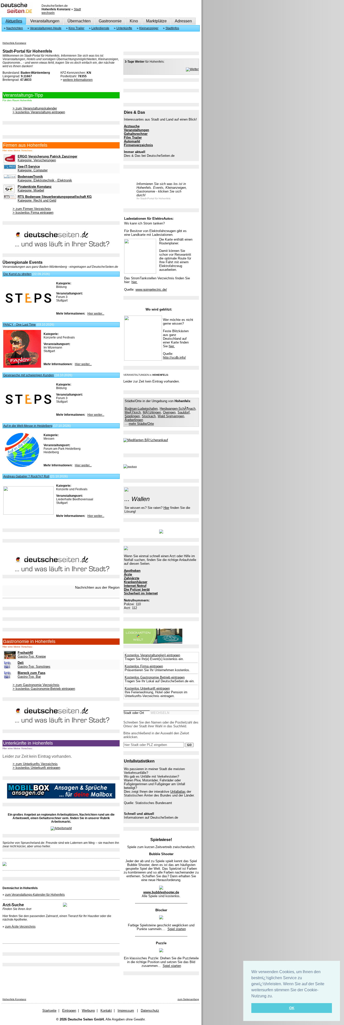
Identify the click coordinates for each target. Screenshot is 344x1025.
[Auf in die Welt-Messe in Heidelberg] (22, 468)
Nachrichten (14, 28)
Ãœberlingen (134, 420)
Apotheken (132, 571)
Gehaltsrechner (136, 134)
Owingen (169, 412)
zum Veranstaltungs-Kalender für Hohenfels (35, 894)
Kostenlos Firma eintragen (144, 666)
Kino (134, 21)
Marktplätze (156, 21)
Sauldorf (184, 412)
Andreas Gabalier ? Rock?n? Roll (26, 476)
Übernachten (79, 21)
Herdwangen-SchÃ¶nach (177, 408)
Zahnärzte (131, 578)
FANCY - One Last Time (19, 324)
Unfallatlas (178, 791)
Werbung (88, 1010)
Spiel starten (176, 929)
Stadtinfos (172, 28)
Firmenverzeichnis (138, 145)
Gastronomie (110, 21)
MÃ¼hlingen (152, 412)
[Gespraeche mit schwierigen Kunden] (28, 410)
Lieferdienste (100, 28)
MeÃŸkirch (133, 412)
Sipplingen (132, 416)
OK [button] (291, 1008)
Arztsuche (132, 126)
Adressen (183, 21)
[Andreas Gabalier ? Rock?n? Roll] (28, 513)
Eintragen (69, 1010)
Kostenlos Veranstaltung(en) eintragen (152, 655)
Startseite (49, 1010)
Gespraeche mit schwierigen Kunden (28, 375)
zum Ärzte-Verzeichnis (20, 926)
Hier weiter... (95, 313)
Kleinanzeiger (148, 28)
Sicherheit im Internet (141, 593)
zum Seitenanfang (188, 999)
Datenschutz (150, 1010)
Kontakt (106, 1010)
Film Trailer (133, 137)
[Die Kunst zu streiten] (28, 309)
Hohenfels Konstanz (14, 43)
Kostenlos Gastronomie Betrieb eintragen (155, 677)
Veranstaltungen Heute (45, 28)
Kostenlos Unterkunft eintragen (147, 688)
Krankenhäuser (135, 582)
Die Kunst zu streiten (17, 274)
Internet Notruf (135, 586)
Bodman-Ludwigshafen (141, 408)
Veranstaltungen (44, 21)
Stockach (149, 416)
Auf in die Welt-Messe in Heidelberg (27, 426)
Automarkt (132, 141)
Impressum (126, 1010)
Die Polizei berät (137, 589)
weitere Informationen (78, 80)
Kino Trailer (76, 28)
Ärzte (128, 574)
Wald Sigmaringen (171, 416)
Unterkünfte (124, 28)
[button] (274, 996)
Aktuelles (14, 21)
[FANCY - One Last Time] (22, 366)
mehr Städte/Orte (141, 424)
